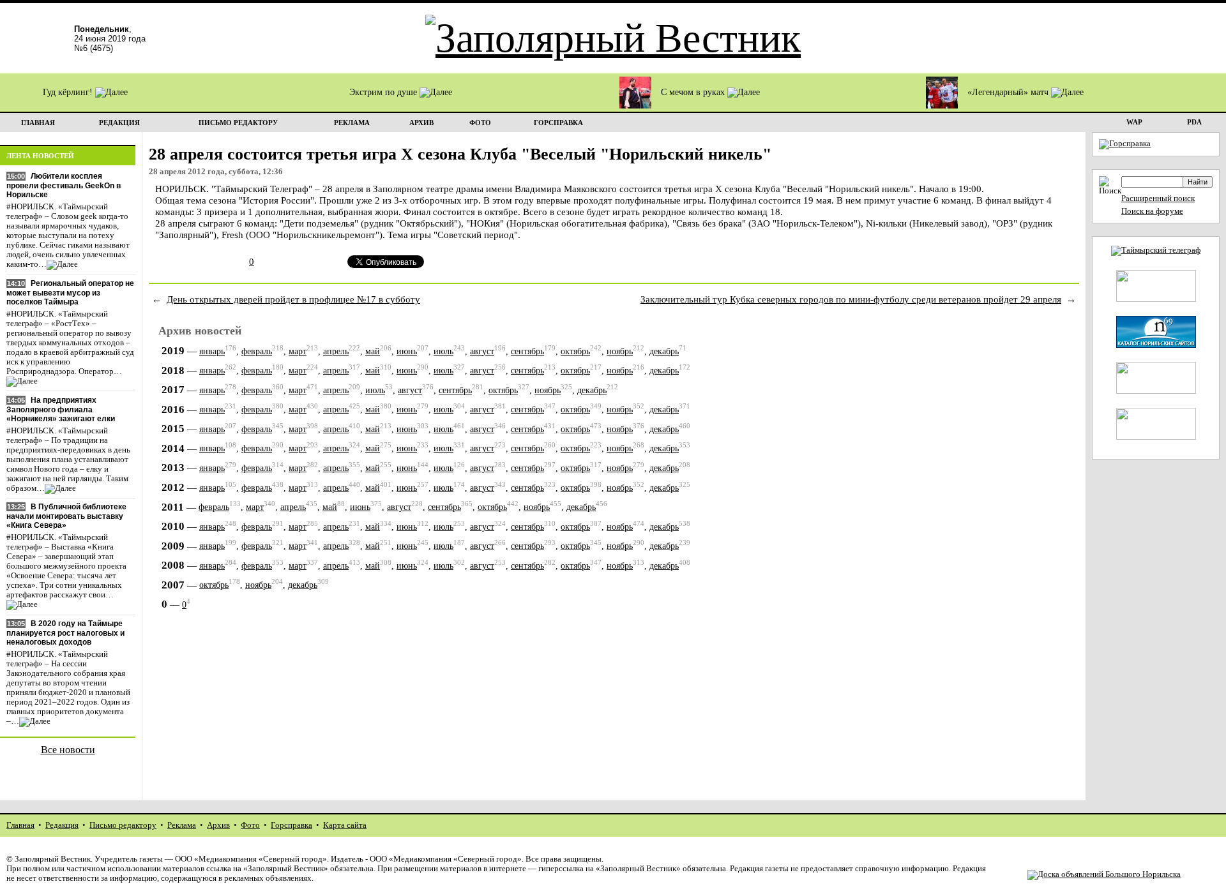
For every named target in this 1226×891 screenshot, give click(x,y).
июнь (407, 351)
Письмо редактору (122, 825)
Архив (218, 825)
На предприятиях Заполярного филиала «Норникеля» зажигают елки (60, 409)
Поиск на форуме (1152, 211)
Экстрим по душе (384, 92)
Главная (20, 825)
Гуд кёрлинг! (69, 92)
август (482, 351)
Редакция (62, 825)
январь (212, 351)
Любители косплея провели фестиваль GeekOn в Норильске (63, 185)
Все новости (68, 749)
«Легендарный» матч (1009, 92)
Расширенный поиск (1158, 198)
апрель (336, 351)
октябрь (575, 351)
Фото (250, 825)
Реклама (181, 825)
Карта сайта (345, 825)
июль (443, 351)
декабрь (664, 351)
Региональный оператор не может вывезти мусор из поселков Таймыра (70, 292)
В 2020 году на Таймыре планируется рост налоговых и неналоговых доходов (65, 633)
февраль (256, 351)
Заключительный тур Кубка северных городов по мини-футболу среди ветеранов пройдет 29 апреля (850, 299)
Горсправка (291, 825)
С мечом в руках (694, 92)
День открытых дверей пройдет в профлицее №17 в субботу (293, 299)
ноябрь (620, 351)
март (297, 351)
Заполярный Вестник (53, 859)
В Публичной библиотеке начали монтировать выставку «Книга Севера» (66, 516)
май (372, 351)
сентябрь (527, 351)
